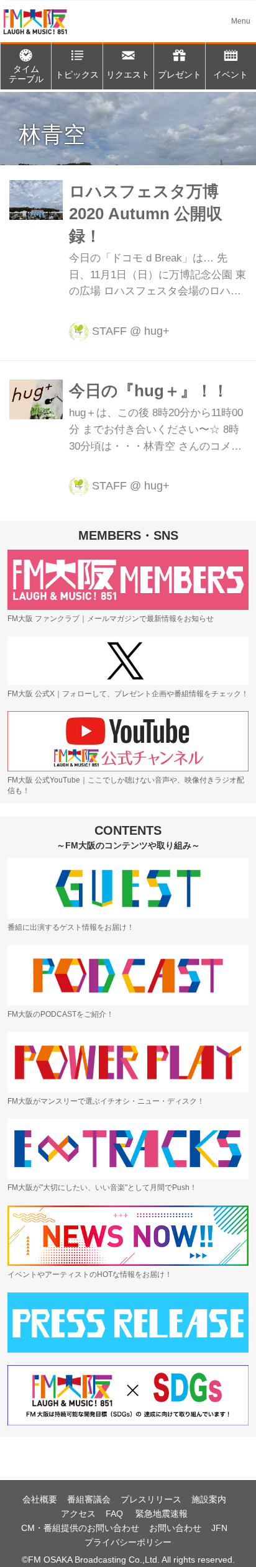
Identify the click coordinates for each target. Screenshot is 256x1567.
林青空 (52, 134)
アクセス (78, 1514)
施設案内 (208, 1499)
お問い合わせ (175, 1528)
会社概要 (39, 1499)
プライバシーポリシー (128, 1542)
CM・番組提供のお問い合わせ (80, 1528)
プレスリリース (151, 1499)
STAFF (109, 331)
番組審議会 (89, 1499)
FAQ (116, 1514)
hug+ (157, 331)
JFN (219, 1528)
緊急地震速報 (161, 1514)
